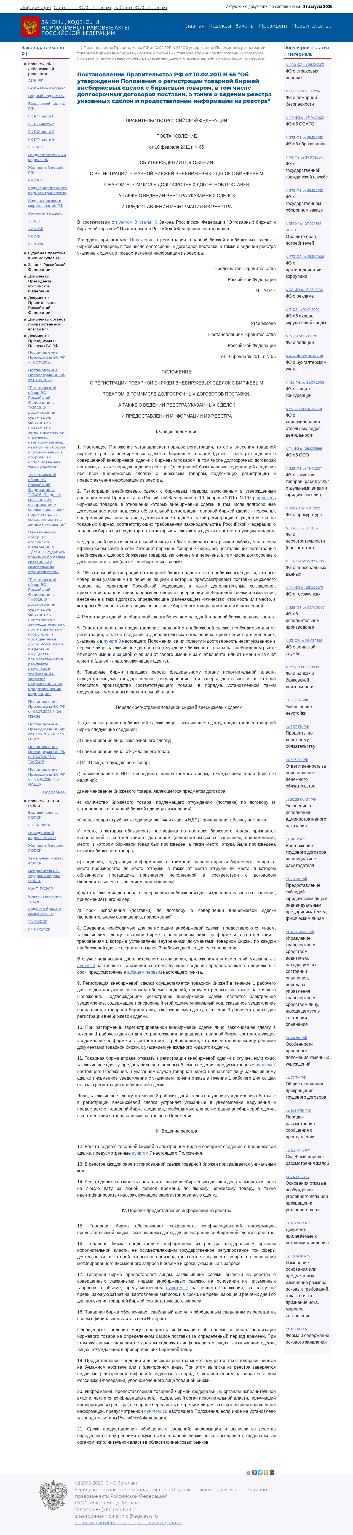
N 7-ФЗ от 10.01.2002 (303, 310)
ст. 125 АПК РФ (298, 1329)
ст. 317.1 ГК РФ (297, 727)
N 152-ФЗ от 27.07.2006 (305, 561)
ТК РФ (34, 221)
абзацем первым (144, 972)
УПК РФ (35, 244)
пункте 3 (112, 641)
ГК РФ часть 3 (41, 131)
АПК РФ (35, 80)
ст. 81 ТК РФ (296, 839)
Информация (35, 7)
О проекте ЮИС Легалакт (82, 7)
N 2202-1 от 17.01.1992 (303, 508)
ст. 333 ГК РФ (297, 700)
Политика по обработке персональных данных (128, 1522)
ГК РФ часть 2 (41, 124)
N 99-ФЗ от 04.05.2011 (304, 409)
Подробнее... (55, 792)
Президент (273, 26)
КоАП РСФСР (40, 888)
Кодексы (220, 26)
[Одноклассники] (266, 1471)
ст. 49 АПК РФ (298, 1256)
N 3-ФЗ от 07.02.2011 (302, 336)
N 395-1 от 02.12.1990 (302, 667)
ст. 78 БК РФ (296, 879)
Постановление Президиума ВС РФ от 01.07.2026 (46, 357)
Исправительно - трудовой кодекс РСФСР (44, 876)
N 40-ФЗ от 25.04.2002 (305, 118)
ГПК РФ (35, 147)
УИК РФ (35, 228)
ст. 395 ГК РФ (297, 760)
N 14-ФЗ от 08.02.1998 (304, 449)
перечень (266, 497)
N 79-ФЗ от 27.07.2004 (304, 157)
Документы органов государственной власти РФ (47, 324)
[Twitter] (260, 1471)
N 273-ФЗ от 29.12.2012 (304, 137)
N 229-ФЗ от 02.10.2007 (305, 607)
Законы (245, 26)
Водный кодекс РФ (46, 96)
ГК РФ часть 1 (40, 116)
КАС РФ (35, 180)
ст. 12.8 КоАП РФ (300, 932)
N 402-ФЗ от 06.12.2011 (304, 356)
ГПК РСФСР (39, 825)
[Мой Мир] (272, 1471)
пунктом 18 (155, 1411)
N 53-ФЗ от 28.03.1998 (304, 641)
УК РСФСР (37, 921)
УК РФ (34, 236)
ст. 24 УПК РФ (297, 1177)
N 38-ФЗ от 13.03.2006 (304, 290)
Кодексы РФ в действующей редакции (41, 69)
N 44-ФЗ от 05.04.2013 (304, 588)
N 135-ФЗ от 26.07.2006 (305, 382)
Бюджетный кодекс (46, 88)
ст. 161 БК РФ (296, 1038)
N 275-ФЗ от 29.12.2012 (304, 190)
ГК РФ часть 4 (41, 139)
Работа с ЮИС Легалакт (140, 7)
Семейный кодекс (45, 213)
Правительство (311, 26)
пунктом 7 (238, 989)
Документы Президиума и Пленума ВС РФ (43, 340)
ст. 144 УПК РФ (298, 1111)
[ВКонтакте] (255, 1471)
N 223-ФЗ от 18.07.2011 (304, 468)
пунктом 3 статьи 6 (136, 222)
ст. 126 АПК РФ (298, 1223)
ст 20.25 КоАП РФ (301, 799)
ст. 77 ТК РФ (296, 1077)
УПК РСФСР (39, 929)
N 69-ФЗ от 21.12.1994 (303, 91)
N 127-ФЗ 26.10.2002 (302, 528)
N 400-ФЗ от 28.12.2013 (305, 65)
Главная (194, 26)
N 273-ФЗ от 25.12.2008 (305, 257)
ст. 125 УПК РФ (298, 1150)
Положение (142, 239)
